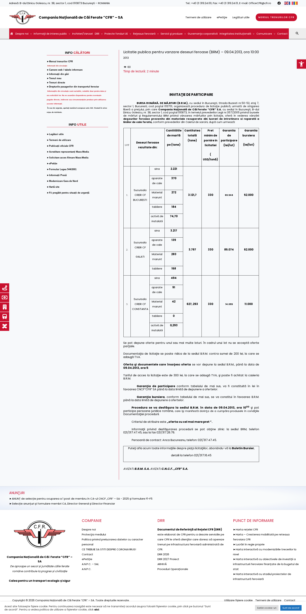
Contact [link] (282, 33)
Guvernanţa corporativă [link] (203, 33)
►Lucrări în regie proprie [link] (249, 544)
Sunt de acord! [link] (290, 608)
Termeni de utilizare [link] (198, 17)
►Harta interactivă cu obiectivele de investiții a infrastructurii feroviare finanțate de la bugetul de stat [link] (266, 564)
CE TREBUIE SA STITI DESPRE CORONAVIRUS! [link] (109, 549)
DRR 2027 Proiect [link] (168, 559)
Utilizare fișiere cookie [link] (238, 600)
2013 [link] (126, 58)
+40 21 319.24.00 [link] (201, 3)
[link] (301, 64)
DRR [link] (97, 33)
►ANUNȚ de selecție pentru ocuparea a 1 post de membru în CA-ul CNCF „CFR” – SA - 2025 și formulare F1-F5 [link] (80, 498)
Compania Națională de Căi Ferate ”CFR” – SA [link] (81, 17)
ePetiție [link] (87, 559)
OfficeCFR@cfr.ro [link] (260, 3)
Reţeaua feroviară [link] (144, 33)
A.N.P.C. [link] (86, 569)
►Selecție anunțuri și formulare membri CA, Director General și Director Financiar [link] (62, 503)
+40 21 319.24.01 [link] (228, 3)
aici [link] (96, 609)
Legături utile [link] (241, 17)
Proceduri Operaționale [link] (172, 569)
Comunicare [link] (264, 33)
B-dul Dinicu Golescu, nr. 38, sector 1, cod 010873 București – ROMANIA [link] (65, 3)
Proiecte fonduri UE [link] (116, 33)
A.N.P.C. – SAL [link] (90, 564)
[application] (30, 33)
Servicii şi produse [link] (172, 33)
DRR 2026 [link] (163, 554)
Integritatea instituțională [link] (235, 33)
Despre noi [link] (22, 33)
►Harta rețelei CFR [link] (245, 529)
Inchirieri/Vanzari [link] (82, 33)
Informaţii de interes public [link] (50, 33)
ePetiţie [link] (222, 17)
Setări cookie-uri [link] (266, 608)
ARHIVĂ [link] (162, 564)
